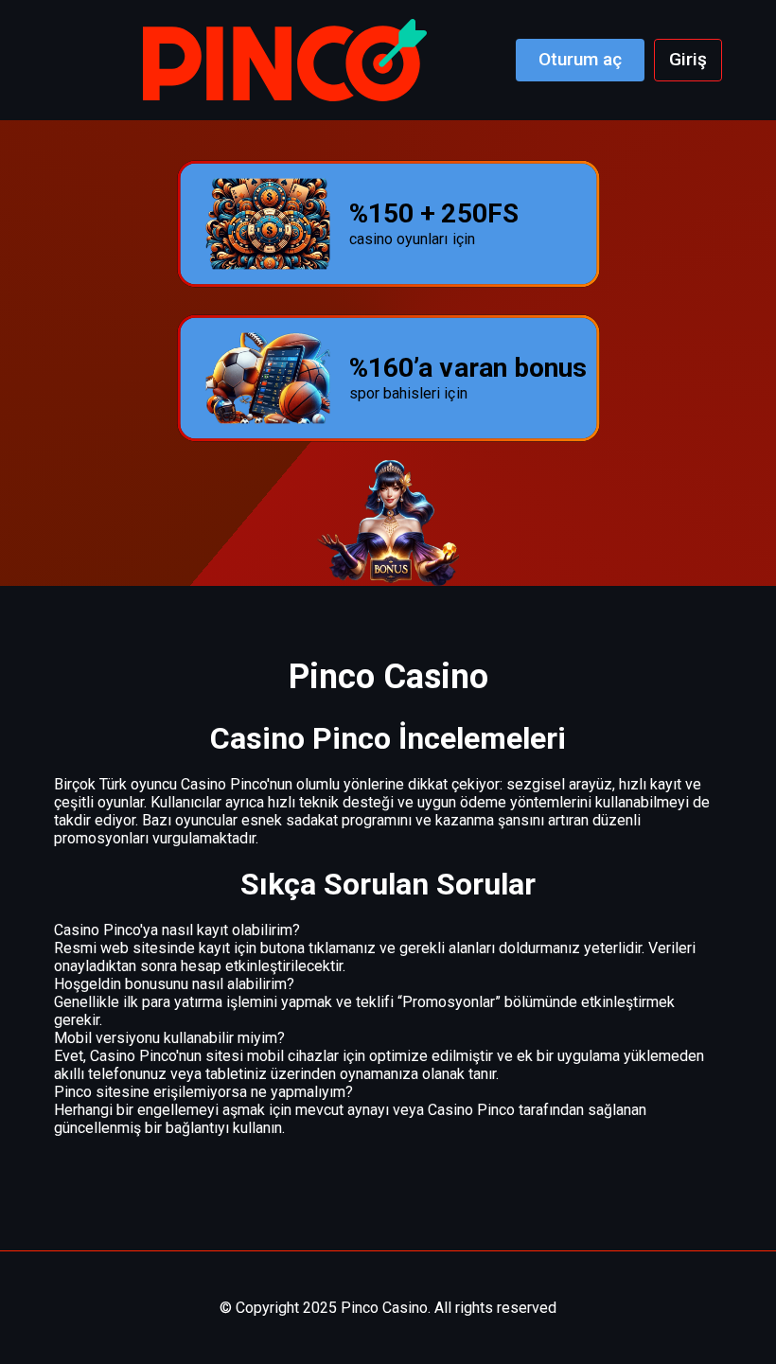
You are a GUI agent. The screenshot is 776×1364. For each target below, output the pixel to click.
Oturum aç (580, 59)
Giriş (688, 59)
